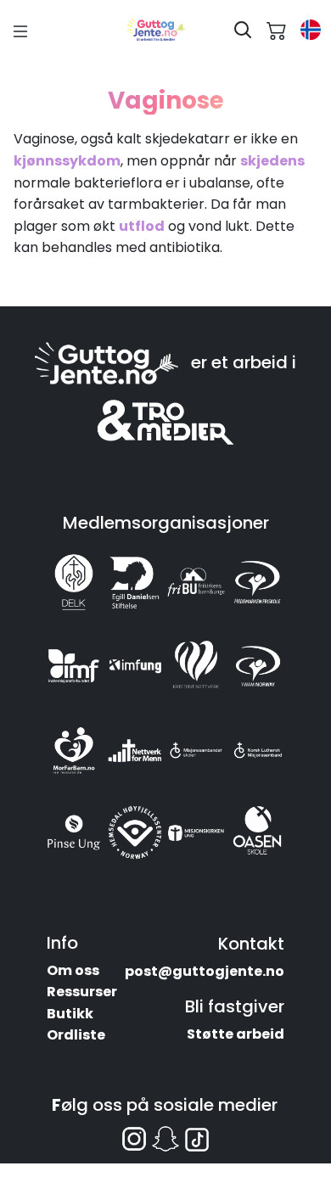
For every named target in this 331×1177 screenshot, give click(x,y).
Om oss (73, 970)
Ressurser (82, 991)
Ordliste (76, 1035)
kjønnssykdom (67, 161)
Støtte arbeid (235, 1034)
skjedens (272, 161)
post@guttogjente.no (204, 971)
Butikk (70, 1013)
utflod (142, 226)
